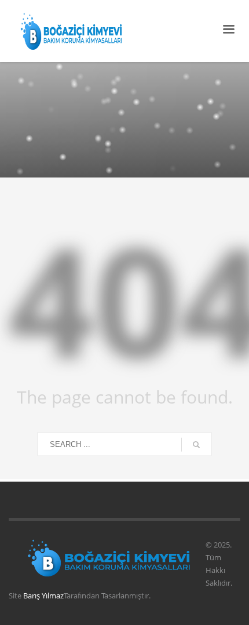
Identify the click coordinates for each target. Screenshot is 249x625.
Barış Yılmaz (43, 595)
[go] (196, 444)
